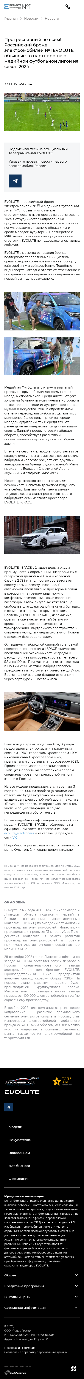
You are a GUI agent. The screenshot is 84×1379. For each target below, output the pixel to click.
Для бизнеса (19, 1165)
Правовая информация (19, 1347)
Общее (10, 1275)
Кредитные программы (24, 1286)
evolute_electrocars (19, 833)
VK (14, 837)
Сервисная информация (25, 1307)
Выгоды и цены (17, 1297)
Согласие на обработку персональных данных (35, 1352)
